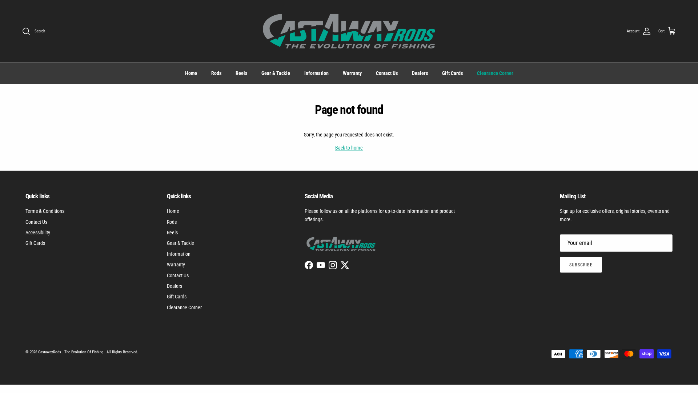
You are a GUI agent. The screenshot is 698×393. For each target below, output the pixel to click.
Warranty (352, 73)
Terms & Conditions (44, 211)
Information (316, 73)
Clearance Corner (495, 73)
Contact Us (387, 73)
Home (191, 73)
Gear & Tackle (275, 73)
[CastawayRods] (349, 31)
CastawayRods (50, 352)
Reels (241, 73)
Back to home (349, 148)
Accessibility (37, 232)
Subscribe (581, 264)
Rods (216, 73)
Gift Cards (452, 73)
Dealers (420, 73)
